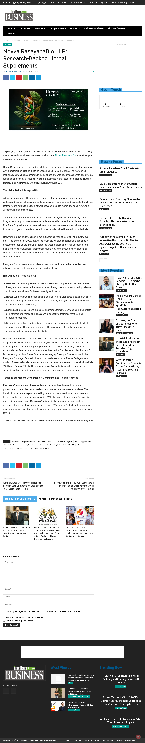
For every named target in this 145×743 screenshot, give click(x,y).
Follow (106, 97)
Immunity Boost (27, 445)
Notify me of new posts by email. (20, 621)
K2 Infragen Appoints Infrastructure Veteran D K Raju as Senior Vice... (80, 705)
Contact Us (79, 2)
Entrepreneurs (121, 290)
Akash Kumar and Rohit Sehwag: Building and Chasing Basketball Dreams (129, 282)
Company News (57, 28)
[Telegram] (38, 77)
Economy (40, 28)
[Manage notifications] (138, 737)
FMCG (71, 683)
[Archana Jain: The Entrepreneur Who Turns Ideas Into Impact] (106, 326)
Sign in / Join (42, 2)
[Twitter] (12, 77)
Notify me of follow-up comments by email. (25, 617)
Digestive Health (28, 441)
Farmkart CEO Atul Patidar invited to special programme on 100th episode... (79, 691)
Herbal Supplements (83, 441)
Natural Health (68, 445)
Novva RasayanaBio (65, 155)
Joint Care (39, 445)
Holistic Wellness (10, 445)
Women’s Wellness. (42, 448)
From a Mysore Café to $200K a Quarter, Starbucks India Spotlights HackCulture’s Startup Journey (121, 701)
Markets (75, 28)
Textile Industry (105, 175)
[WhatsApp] (25, 77)
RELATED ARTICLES (20, 499)
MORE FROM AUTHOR (56, 499)
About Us (55, 2)
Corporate (25, 28)
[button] (138, 28)
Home (11, 28)
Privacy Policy (103, 2)
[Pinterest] (19, 77)
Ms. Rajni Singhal (53, 445)
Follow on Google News (123, 2)
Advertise (67, 2)
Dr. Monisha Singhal (46, 441)
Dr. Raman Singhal (64, 441)
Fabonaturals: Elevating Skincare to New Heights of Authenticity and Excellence (119, 203)
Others (12, 33)
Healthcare (15, 40)
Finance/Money (116, 28)
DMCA (91, 2)
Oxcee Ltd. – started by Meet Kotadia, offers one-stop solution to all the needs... (120, 221)
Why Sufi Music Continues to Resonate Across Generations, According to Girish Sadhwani (129, 366)
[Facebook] (6, 77)
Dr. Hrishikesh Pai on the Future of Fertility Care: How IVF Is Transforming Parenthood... (128, 345)
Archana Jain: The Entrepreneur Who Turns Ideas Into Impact (126, 325)
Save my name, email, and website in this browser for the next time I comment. (44, 611)
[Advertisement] (90, 15)
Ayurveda (15, 441)
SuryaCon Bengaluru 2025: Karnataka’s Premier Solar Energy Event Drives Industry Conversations (74, 485)
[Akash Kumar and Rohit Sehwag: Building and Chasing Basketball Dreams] (106, 283)
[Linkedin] (32, 77)
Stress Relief (9, 448)
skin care (81, 445)
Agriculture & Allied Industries (79, 696)
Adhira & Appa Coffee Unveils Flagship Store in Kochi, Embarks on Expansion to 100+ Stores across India (23, 485)
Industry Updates (94, 28)
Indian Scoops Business (15, 71)
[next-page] (9, 544)
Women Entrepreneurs (124, 333)
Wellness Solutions (24, 448)
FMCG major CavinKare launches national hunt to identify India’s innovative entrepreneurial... (81, 677)
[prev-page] (5, 544)
